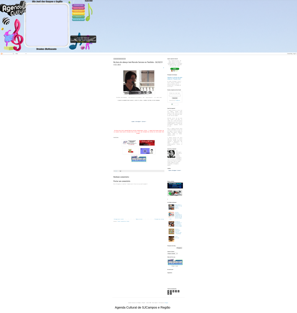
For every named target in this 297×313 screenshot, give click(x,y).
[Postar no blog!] (115, 64)
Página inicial (139, 219)
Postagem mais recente (119, 219)
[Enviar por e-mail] (114, 64)
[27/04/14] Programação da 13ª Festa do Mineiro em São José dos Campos (178, 224)
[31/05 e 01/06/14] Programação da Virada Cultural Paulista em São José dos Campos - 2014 (175, 216)
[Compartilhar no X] (117, 64)
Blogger (166, 302)
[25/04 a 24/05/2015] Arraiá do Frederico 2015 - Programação (178, 231)
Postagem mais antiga (159, 219)
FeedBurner (177, 100)
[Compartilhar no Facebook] (118, 64)
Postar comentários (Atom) (123, 221)
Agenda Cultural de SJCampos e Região (142, 307)
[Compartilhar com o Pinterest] (120, 64)
